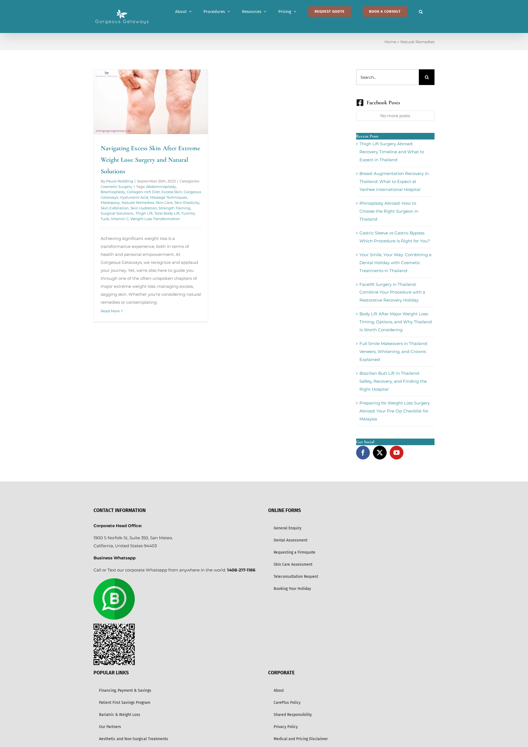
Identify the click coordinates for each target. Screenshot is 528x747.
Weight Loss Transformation (155, 219)
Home (390, 41)
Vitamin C (120, 219)
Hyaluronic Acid (134, 197)
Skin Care (164, 202)
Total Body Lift (167, 213)
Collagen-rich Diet (143, 192)
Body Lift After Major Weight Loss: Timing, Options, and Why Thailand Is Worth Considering (395, 321)
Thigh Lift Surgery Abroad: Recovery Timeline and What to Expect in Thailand (391, 151)
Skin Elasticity (186, 202)
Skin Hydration (143, 208)
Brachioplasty (113, 192)
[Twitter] (380, 452)
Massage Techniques (168, 197)
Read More (110, 311)
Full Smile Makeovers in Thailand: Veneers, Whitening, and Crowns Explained (393, 351)
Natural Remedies (138, 202)
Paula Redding (119, 181)
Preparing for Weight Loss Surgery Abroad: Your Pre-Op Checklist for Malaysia (394, 411)
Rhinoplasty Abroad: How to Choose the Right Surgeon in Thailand (388, 211)
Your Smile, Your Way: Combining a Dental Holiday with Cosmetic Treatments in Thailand (395, 262)
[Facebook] (363, 452)
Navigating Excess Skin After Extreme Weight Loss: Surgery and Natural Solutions (150, 159)
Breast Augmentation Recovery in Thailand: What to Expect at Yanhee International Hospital (394, 181)
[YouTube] (396, 452)
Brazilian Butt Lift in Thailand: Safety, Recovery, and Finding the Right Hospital (393, 381)
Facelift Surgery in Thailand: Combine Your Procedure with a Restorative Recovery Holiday (392, 292)
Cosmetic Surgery (116, 186)
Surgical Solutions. (117, 213)
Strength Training (174, 208)
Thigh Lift (144, 213)
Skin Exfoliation (115, 208)
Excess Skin (171, 192)
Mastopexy (110, 202)
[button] (421, 11)
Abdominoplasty (161, 186)
